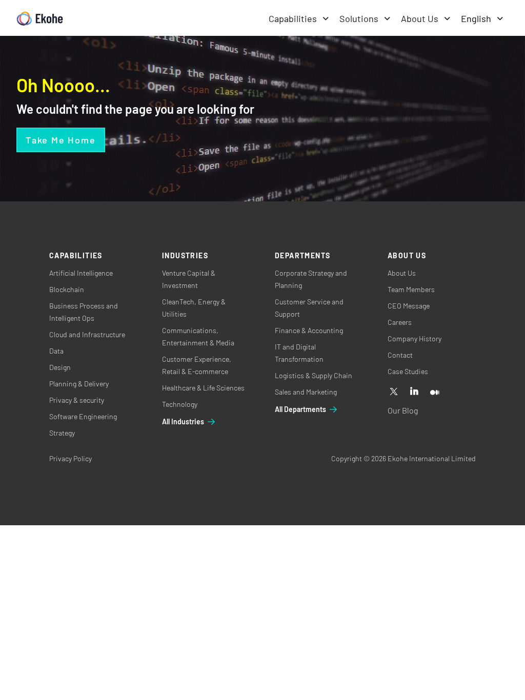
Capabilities (293, 18)
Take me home (61, 140)
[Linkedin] (414, 392)
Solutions (358, 18)
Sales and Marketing (306, 391)
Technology (179, 404)
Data (56, 350)
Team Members (411, 289)
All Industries (183, 421)
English (476, 18)
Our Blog (403, 410)
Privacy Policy (70, 458)
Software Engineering (83, 416)
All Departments (300, 409)
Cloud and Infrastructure (87, 334)
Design (60, 367)
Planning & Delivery (79, 383)
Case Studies (408, 371)
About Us (419, 18)
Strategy (62, 432)
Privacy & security (76, 400)
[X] (393, 392)
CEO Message (409, 305)
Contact (400, 355)
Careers (400, 322)
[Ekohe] (39, 18)
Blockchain (66, 289)
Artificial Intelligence (81, 273)
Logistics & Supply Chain (313, 375)
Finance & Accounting (309, 330)
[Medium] (435, 392)
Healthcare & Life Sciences (203, 387)
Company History (414, 338)
